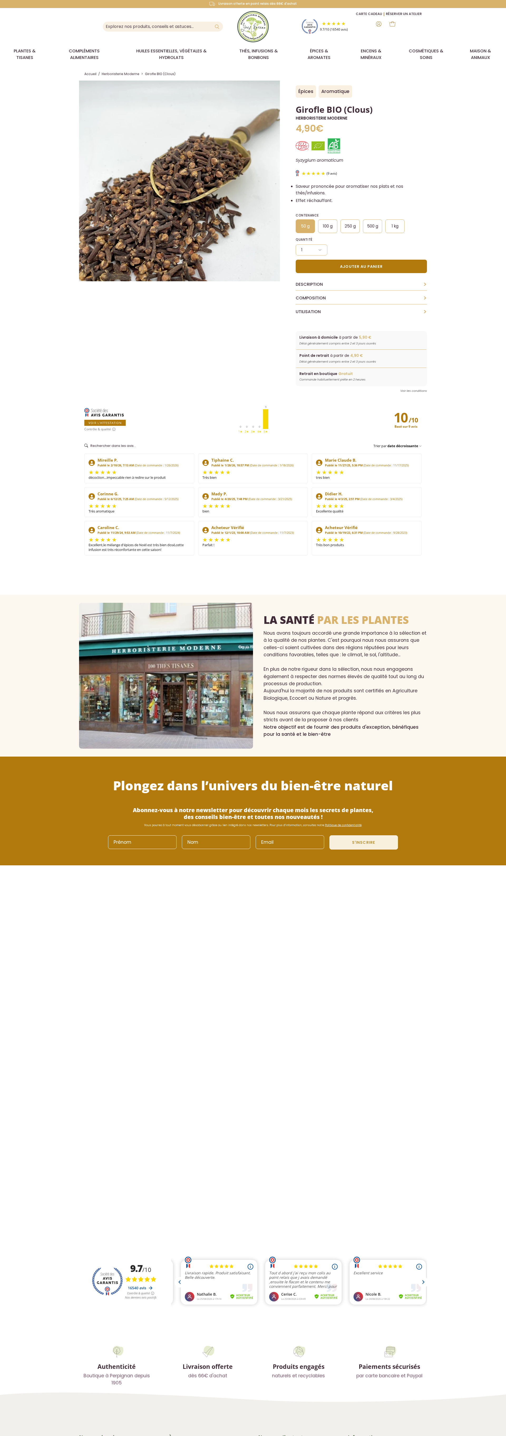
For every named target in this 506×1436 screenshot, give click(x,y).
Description (361, 284)
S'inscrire (363, 842)
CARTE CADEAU (369, 13)
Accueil (90, 74)
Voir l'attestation (105, 423)
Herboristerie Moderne (120, 74)
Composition (361, 298)
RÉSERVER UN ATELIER (404, 13)
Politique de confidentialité (343, 825)
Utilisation (361, 311)
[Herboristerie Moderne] (253, 26)
